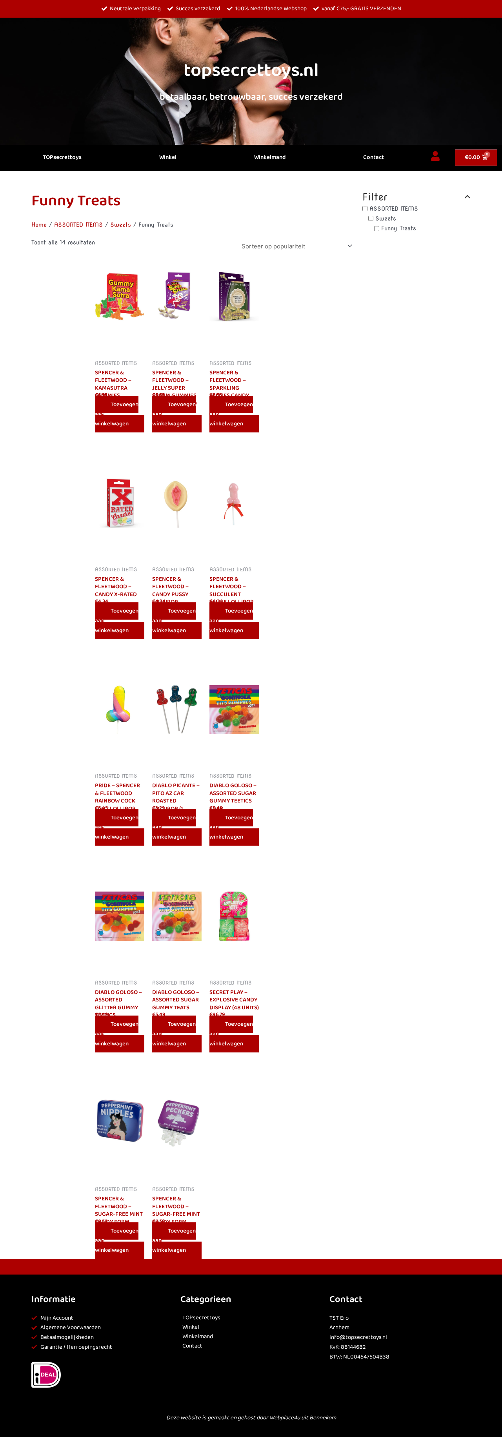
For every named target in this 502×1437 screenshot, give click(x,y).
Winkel (167, 157)
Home (39, 224)
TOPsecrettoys (62, 157)
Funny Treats (398, 228)
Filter (374, 197)
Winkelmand (270, 157)
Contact (373, 157)
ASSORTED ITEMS (78, 224)
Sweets (120, 224)
